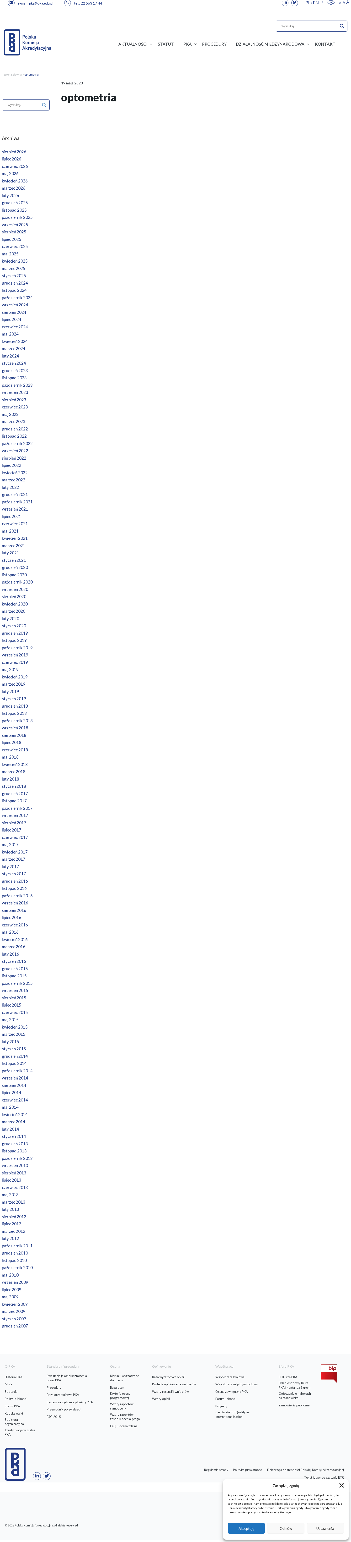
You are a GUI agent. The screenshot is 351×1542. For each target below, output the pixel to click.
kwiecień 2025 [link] (15, 261)
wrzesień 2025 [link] (15, 224)
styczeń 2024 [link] (14, 363)
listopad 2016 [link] (14, 888)
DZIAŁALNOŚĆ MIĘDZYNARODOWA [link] (270, 44)
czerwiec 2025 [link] (15, 246)
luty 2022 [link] (10, 487)
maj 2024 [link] (10, 333)
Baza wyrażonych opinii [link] (168, 1377)
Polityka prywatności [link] (247, 1470)
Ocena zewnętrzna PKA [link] (231, 1391)
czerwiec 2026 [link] (15, 166)
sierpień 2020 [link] (14, 596)
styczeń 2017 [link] (14, 873)
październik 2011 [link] (17, 1245)
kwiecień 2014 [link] (15, 1114)
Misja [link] (8, 1384)
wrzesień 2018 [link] (15, 727)
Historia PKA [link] (13, 1377)
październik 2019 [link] (17, 647)
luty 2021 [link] (10, 552)
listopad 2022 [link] (14, 436)
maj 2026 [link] (10, 173)
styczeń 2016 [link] (14, 961)
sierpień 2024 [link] (14, 312)
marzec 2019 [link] (13, 684)
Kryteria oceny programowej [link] (120, 1396)
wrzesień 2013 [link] (15, 1165)
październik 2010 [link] (17, 1267)
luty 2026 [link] (10, 195)
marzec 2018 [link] (13, 771)
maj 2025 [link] (10, 253)
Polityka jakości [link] (16, 1399)
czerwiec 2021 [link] (15, 523)
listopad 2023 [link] (14, 377)
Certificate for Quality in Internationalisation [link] (232, 1414)
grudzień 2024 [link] (15, 283)
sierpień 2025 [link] (14, 231)
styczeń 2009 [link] (14, 1318)
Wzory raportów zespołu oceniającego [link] (125, 1417)
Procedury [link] (54, 1387)
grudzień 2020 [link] (15, 567)
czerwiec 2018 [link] (15, 749)
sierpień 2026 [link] (14, 151)
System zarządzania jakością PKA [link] (70, 1402)
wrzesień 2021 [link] (15, 509)
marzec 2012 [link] (13, 1231)
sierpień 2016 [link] (14, 910)
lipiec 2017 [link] (11, 829)
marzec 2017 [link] (13, 859)
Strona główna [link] (13, 74)
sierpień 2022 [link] (14, 458)
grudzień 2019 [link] (15, 633)
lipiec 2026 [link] (11, 158)
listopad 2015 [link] (14, 975)
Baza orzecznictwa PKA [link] (63, 1395)
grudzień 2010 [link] (15, 1253)
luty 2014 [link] (10, 1129)
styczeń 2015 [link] (14, 1048)
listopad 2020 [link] (14, 574)
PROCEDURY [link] (214, 44)
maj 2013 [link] (10, 1194)
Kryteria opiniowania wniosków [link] (174, 1384)
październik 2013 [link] (17, 1158)
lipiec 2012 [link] (11, 1223)
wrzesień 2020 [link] (15, 589)
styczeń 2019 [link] (14, 698)
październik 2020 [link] (17, 581)
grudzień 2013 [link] (15, 1143)
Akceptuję (246, 1528)
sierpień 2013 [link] (14, 1172)
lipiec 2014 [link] (11, 1092)
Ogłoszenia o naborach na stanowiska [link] (295, 1396)
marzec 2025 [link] (13, 268)
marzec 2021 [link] (13, 545)
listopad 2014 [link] (14, 1063)
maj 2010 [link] (10, 1275)
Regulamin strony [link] (216, 1470)
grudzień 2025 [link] (15, 202)
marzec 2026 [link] (13, 188)
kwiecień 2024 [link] (15, 341)
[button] (341, 1485)
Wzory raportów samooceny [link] (121, 1406)
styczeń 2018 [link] (14, 786)
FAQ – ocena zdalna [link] (124, 1426)
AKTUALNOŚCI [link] (132, 44)
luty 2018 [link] (10, 779)
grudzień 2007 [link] (15, 1325)
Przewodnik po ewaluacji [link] (64, 1409)
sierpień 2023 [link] (14, 399)
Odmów (286, 1528)
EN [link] (316, 2)
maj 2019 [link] (10, 669)
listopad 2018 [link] (14, 713)
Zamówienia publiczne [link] (294, 1405)
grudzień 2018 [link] (15, 706)
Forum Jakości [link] (225, 1399)
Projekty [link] (221, 1406)
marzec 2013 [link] (13, 1202)
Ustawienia (325, 1528)
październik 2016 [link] (17, 895)
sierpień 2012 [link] (14, 1216)
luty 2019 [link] (10, 691)
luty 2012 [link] (10, 1238)
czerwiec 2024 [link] (15, 326)
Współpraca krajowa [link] (230, 1377)
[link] (331, 2)
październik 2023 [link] (17, 385)
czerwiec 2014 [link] (15, 1099)
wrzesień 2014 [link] (15, 1077)
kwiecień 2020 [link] (15, 603)
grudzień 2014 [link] (15, 1056)
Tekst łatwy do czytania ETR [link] (324, 1477)
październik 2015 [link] (17, 983)
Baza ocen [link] (117, 1387)
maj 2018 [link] (10, 757)
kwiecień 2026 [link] (15, 180)
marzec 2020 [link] (13, 611)
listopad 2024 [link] (14, 290)
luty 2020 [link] (10, 618)
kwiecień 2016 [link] (15, 939)
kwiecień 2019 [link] (15, 676)
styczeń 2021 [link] (14, 560)
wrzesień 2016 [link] (15, 902)
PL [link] (307, 2)
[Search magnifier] (342, 26)
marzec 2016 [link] (13, 946)
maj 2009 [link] (10, 1296)
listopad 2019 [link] (14, 640)
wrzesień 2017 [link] (15, 815)
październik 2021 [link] (17, 501)
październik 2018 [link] (17, 720)
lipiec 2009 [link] (11, 1289)
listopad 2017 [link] (14, 800)
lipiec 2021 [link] (11, 516)
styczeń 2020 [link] (14, 625)
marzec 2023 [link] (13, 421)
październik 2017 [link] (17, 808)
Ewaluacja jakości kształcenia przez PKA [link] (67, 1378)
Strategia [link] (11, 1391)
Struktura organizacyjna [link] (14, 1422)
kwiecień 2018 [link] (15, 764)
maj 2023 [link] (10, 414)
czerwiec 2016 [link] (15, 924)
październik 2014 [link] (17, 1070)
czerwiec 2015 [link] (15, 1012)
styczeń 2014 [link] (14, 1136)
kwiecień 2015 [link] (15, 1027)
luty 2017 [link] (10, 866)
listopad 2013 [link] (14, 1150)
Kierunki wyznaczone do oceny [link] (124, 1378)
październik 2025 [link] (17, 217)
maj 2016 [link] (10, 932)
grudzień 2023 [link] (15, 370)
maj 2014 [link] (10, 1107)
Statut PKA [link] (12, 1406)
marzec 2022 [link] (13, 479)
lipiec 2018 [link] (11, 742)
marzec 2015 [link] (13, 1034)
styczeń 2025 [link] (14, 275)
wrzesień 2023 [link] (15, 392)
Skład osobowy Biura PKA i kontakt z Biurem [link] (294, 1385)
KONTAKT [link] (325, 44)
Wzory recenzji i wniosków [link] (170, 1391)
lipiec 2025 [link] (11, 239)
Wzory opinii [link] (161, 1399)
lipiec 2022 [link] (11, 465)
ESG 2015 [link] (54, 1417)
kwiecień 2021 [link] (15, 538)
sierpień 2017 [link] (14, 822)
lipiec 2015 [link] (11, 1005)
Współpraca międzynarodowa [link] (236, 1384)
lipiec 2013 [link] (11, 1180)
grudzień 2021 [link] (15, 494)
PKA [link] (187, 44)
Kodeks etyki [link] (14, 1413)
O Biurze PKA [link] (288, 1377)
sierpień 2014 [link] (14, 1085)
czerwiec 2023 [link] (15, 406)
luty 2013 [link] (10, 1209)
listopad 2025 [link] (14, 210)
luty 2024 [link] (10, 355)
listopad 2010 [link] (14, 1260)
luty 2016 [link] (10, 954)
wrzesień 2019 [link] (15, 654)
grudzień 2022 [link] (15, 428)
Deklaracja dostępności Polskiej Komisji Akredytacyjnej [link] (305, 1470)
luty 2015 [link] (10, 1041)
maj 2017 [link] (10, 844)
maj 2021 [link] (10, 531)
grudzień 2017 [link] (15, 793)
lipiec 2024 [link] (11, 319)
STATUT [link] (166, 44)
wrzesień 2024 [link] (15, 304)
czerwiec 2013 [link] (15, 1187)
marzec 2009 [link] (13, 1311)
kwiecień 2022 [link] (15, 472)
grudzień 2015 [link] (15, 968)
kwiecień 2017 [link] (15, 851)
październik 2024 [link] (17, 297)
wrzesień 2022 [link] (15, 450)
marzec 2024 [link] (13, 348)
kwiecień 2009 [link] (15, 1304)
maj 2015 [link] (10, 1019)
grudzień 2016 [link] (15, 881)
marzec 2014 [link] (13, 1121)
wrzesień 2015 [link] (15, 990)
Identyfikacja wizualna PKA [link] (20, 1432)
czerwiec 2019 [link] (15, 662)
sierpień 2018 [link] (14, 735)
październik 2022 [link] (17, 443)
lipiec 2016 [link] (11, 917)
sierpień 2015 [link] (14, 997)
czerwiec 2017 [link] (15, 837)
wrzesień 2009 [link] (15, 1282)
